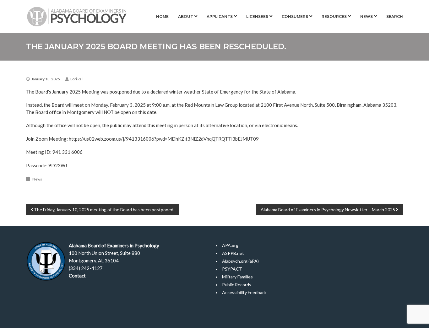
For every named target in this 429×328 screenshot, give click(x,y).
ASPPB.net (233, 253)
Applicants (220, 16)
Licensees (257, 16)
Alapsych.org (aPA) (240, 261)
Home (162, 16)
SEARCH (394, 16)
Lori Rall (77, 79)
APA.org (230, 245)
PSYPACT (232, 269)
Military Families (237, 276)
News (366, 16)
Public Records (236, 284)
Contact (77, 275)
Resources (334, 16)
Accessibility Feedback (244, 292)
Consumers (295, 16)
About (185, 16)
